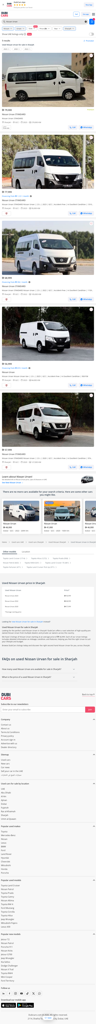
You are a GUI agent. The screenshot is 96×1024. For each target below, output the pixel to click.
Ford (3, 850)
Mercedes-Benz (8, 835)
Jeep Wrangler (7, 919)
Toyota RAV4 (7, 973)
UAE (3, 789)
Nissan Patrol (7, 889)
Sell (76, 14)
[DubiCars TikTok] (27, 993)
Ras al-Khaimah (8, 811)
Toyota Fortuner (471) (12, 567)
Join (90, 709)
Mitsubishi (6, 865)
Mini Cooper (6, 977)
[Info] (25, 34)
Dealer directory (8, 747)
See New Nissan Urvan (12, 482)
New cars (5, 763)
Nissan (4, 839)
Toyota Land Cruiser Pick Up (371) (41, 567)
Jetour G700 (6, 954)
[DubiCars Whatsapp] (39, 993)
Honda (4, 869)
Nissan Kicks (7, 950)
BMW (3, 846)
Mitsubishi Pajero (9, 923)
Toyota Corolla (8, 911)
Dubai (4, 804)
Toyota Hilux (7, 915)
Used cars (5, 759)
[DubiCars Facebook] (9, 993)
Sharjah (4, 815)
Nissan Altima (7, 900)
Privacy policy (7, 736)
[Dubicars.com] (6, 696)
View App (89, 5)
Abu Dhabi (6, 792)
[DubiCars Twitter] (33, 993)
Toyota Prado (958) (60, 558)
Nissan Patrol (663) (11, 563)
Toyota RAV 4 (7, 904)
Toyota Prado (7, 893)
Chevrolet (5, 861)
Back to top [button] (87, 694)
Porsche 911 (7, 947)
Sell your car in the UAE (12, 771)
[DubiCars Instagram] (15, 993)
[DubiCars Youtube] (21, 993)
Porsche (5, 872)
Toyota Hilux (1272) (39, 558)
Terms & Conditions (10, 732)
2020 (16, 49)
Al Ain (3, 796)
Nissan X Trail (7, 969)
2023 (5, 49)
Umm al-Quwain (8, 819)
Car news (5, 767)
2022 (26, 49)
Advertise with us (9, 743)
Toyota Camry (7, 896)
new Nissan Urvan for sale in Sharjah (27, 621)
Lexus (3, 842)
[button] (3, 4)
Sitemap (5, 754)
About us (5, 728)
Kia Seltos (5, 962)
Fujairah (5, 807)
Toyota (4, 831)
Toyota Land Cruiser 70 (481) (57, 563)
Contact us (6, 724)
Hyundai (5, 857)
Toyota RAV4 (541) (32, 563)
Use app (86, 14)
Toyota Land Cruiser (10, 885)
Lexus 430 (5, 926)
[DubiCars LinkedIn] (3, 993)
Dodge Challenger (9, 965)
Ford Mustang (7, 908)
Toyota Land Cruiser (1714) (14, 558)
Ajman (4, 800)
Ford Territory (7, 980)
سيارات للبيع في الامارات (11, 775)
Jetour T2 (5, 939)
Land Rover (6, 854)
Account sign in (8, 739)
